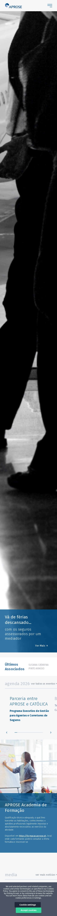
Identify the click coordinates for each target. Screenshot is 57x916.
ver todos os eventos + (44, 683)
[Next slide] (51, 732)
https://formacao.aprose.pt (32, 836)
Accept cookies (28, 910)
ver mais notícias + (46, 874)
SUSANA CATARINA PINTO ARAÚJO (38, 666)
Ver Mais (40, 645)
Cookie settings (27, 904)
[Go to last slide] (7, 732)
